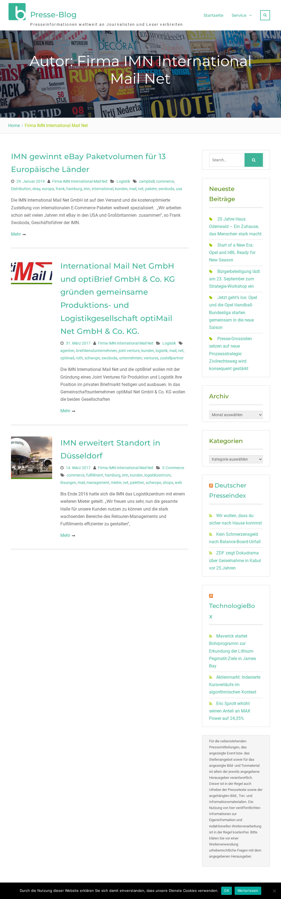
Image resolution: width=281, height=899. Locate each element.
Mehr (16, 234)
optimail (67, 358)
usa (179, 189)
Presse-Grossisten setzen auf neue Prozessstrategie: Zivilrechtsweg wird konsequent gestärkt (230, 353)
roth (79, 358)
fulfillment (94, 475)
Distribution (21, 189)
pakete (151, 189)
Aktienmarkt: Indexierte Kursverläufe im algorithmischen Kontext (234, 685)
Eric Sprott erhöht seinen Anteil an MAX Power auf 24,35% (229, 711)
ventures (151, 358)
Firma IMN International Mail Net (80, 181)
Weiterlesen (247, 890)
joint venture (129, 350)
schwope (92, 358)
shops (168, 482)
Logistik (123, 181)
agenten (67, 350)
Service (239, 15)
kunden (121, 189)
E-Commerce (173, 468)
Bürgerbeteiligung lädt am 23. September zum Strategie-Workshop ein (234, 279)
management (97, 482)
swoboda (166, 189)
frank (60, 189)
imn (87, 189)
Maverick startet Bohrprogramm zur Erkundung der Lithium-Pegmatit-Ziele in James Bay (232, 651)
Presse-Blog (53, 14)
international (102, 189)
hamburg (74, 189)
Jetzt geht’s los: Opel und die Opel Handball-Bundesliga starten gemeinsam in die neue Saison (233, 312)
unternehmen (130, 358)
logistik (162, 350)
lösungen (68, 482)
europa (48, 189)
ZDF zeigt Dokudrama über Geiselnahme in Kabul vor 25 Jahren (235, 560)
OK (226, 890)
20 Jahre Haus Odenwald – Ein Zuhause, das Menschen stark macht (235, 226)
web (178, 482)
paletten (137, 482)
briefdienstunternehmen (96, 350)
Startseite (213, 15)
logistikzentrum (157, 475)
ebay (36, 189)
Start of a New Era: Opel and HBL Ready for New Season (232, 253)
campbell (146, 181)
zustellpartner (172, 358)
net (141, 189)
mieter (116, 482)
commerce (165, 181)
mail (132, 189)
